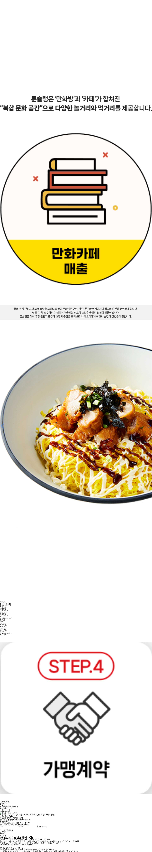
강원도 (2, 622)
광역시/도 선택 (5, 603)
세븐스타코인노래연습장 (9, 806)
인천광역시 (4, 612)
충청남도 (3, 625)
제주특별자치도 (6, 633)
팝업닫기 (3, 835)
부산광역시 (4, 608)
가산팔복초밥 (5, 811)
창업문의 (2, 833)
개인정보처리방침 (6, 823)
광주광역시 (4, 613)
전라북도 (3, 626)
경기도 (2, 620)
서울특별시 (4, 607)
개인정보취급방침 (6, 830)
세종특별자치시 (6, 618)
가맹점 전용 (4, 801)
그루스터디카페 (6, 810)
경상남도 (3, 631)
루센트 (2, 805)
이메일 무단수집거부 (22, 823)
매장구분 (3, 635)
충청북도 (3, 623)
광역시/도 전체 (5, 605)
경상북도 (3, 630)
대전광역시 (4, 615)
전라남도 (3, 628)
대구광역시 (4, 610)
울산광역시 (4, 617)
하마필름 (3, 808)
